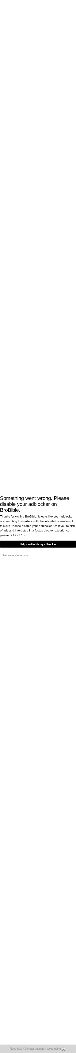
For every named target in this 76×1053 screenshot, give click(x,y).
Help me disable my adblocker (38, 544)
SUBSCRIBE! (18, 535)
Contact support (34, 1048)
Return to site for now (15, 555)
